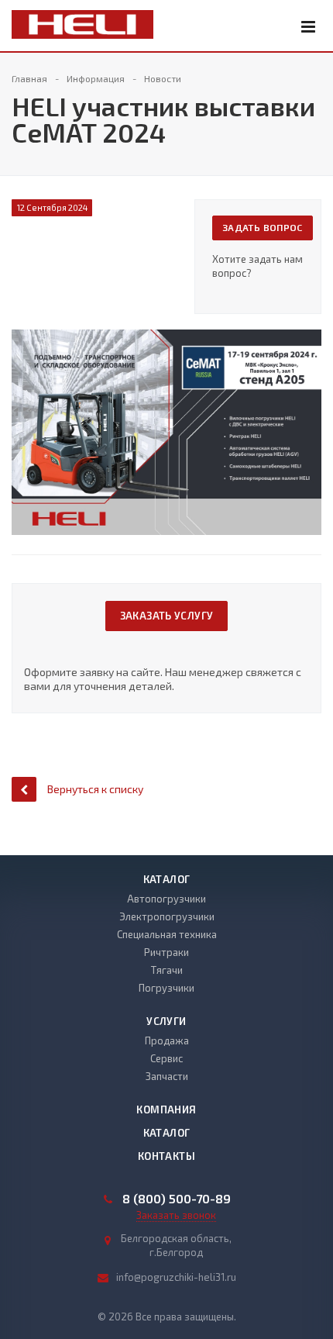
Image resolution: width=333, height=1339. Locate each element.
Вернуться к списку (95, 788)
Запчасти (167, 1076)
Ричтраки (166, 952)
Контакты (166, 1156)
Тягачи (167, 970)
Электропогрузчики (167, 916)
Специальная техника (167, 934)
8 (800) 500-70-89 (176, 1199)
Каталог (167, 879)
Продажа (167, 1040)
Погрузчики (166, 988)
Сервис (166, 1058)
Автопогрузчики (166, 898)
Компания (166, 1109)
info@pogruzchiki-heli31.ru (176, 1277)
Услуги (166, 1021)
